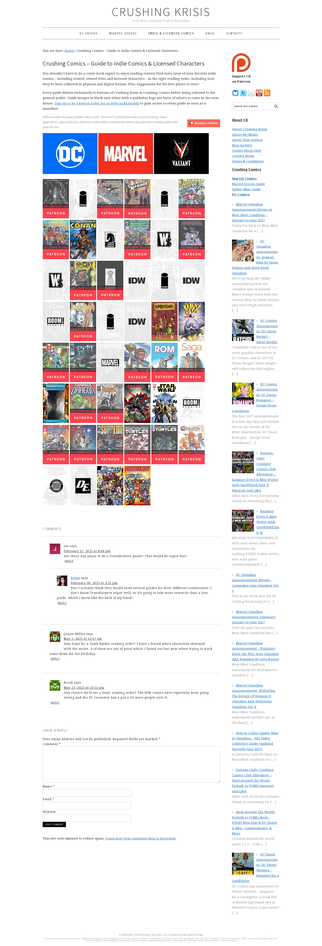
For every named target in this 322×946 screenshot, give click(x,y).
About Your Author (247, 140)
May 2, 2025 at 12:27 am (83, 638)
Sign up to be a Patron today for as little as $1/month (97, 103)
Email (49, 799)
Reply (69, 561)
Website (49, 812)
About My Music (245, 135)
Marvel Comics (244, 179)
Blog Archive (242, 145)
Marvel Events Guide (248, 184)
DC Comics (241, 195)
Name (49, 786)
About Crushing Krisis (249, 129)
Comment (52, 744)
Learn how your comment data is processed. (140, 838)
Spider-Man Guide (246, 189)
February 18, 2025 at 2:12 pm (94, 583)
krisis (75, 578)
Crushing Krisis (161, 11)
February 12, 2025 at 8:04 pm (87, 551)
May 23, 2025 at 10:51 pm (84, 687)
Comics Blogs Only (246, 151)
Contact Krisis (243, 156)
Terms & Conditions (248, 161)
